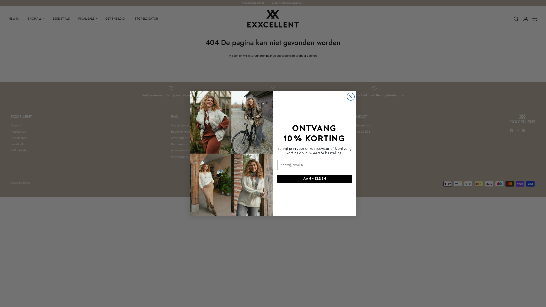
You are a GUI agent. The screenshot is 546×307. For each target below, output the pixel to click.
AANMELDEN (314, 179)
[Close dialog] (350, 96)
